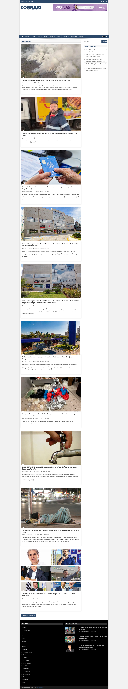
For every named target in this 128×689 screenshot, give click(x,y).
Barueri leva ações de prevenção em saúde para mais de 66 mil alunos (96, 69)
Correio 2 (51, 36)
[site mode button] (103, 36)
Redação (37, 82)
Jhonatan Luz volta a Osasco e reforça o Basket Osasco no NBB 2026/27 (95, 55)
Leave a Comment (46, 82)
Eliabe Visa (25, 657)
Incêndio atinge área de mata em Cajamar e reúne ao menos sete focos (46, 80)
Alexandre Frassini (27, 652)
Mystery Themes (40, 687)
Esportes (40, 36)
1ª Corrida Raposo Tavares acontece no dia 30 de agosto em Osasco (96, 50)
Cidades (27, 36)
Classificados (74, 36)
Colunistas (65, 36)
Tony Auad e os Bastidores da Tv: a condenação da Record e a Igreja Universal (95, 60)
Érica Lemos (26, 660)
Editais (81, 36)
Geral (45, 36)
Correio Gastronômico (28, 644)
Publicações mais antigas (29, 615)
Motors (58, 36)
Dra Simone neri (27, 654)
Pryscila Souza (26, 671)
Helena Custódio (27, 663)
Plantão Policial (26, 630)
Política (33, 36)
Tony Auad (25, 676)
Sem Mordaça (26, 674)
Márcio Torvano (26, 665)
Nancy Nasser (26, 668)
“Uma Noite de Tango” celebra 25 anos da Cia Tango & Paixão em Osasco (96, 64)
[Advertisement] (64, 23)
